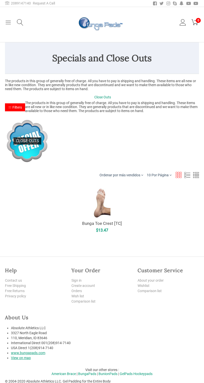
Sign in (76, 280)
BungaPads (87, 374)
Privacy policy (15, 296)
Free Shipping (15, 286)
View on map (21, 358)
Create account (83, 286)
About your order (151, 280)
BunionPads (108, 374)
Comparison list (83, 301)
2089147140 (20, 3)
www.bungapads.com (28, 353)
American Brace (63, 374)
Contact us (13, 280)
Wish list (77, 296)
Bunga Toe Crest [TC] (102, 223)
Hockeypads (143, 374)
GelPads (126, 374)
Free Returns (15, 291)
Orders (76, 291)
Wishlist (144, 286)
